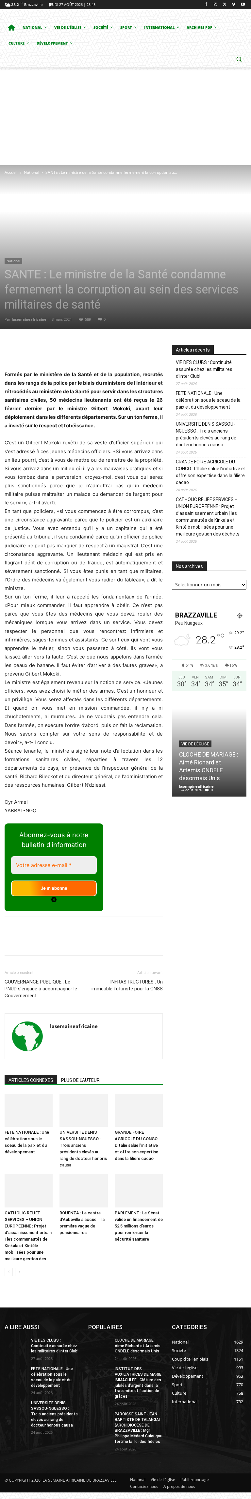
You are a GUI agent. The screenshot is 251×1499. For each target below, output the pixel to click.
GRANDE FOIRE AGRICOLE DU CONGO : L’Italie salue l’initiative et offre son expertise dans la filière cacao (137, 1145)
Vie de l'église (195, 744)
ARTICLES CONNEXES (30, 1080)
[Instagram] (215, 5)
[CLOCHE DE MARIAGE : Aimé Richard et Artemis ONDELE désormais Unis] (99, 1345)
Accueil (11, 172)
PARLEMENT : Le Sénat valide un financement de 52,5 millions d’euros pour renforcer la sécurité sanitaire (139, 1226)
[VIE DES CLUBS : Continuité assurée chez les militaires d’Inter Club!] (16, 1345)
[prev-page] (9, 1272)
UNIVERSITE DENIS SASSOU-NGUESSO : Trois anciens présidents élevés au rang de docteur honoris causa (206, 434)
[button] (238, 59)
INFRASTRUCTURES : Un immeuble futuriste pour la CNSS (127, 985)
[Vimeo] (233, 5)
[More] (126, 351)
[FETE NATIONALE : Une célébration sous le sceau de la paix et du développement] (29, 1110)
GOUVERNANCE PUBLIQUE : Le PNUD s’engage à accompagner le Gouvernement (41, 989)
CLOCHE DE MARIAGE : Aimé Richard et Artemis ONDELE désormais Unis (137, 1346)
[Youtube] (242, 5)
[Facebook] (206, 5)
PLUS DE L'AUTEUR (80, 1080)
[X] (224, 5)
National (31, 172)
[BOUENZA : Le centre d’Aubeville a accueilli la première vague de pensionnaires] (83, 1190)
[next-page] (19, 1272)
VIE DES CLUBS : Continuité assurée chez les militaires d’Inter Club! (204, 369)
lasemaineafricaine (29, 319)
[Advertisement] (125, 116)
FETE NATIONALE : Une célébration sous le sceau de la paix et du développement (208, 400)
